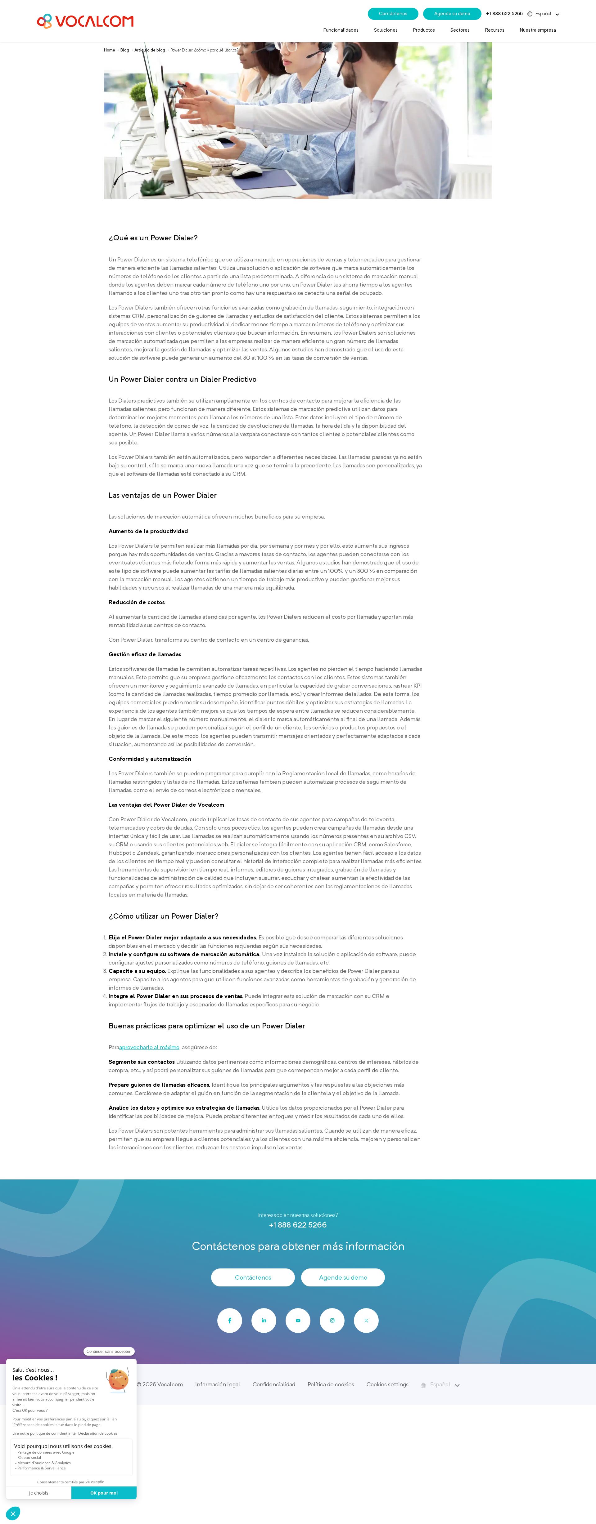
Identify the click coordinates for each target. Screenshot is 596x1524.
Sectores (460, 30)
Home (109, 50)
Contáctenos (393, 13)
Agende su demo (452, 13)
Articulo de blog (149, 50)
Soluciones (386, 30)
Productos (424, 30)
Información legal (217, 1384)
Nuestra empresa (538, 30)
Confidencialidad (274, 1384)
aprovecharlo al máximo (149, 1047)
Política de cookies (331, 1384)
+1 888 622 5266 (504, 13)
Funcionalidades (341, 30)
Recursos (494, 30)
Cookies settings (388, 1384)
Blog (124, 50)
